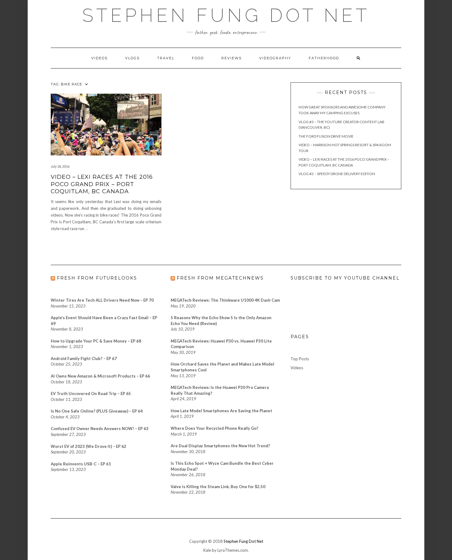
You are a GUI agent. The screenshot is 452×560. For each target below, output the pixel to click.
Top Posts (300, 358)
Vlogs (132, 58)
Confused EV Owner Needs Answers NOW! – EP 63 (100, 428)
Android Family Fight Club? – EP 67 (84, 358)
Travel (165, 58)
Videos (99, 58)
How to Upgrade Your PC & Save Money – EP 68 (96, 341)
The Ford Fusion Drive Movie (326, 136)
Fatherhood (324, 58)
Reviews (231, 58)
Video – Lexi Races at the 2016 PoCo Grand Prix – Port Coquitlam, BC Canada (102, 184)
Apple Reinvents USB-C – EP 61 (81, 463)
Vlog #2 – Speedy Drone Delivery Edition (337, 173)
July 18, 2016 (60, 166)
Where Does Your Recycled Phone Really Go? (214, 428)
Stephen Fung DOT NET (226, 15)
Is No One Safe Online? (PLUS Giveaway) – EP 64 (97, 411)
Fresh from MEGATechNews (220, 278)
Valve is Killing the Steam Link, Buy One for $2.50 (218, 486)
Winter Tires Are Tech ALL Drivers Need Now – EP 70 (102, 300)
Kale (207, 550)
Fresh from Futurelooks (97, 278)
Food (198, 58)
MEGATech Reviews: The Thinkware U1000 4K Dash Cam (225, 300)
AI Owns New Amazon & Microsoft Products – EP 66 (100, 376)
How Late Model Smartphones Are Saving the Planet (221, 410)
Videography (275, 58)
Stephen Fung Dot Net (243, 541)
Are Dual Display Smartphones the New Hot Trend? (220, 445)
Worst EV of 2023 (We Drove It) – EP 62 (88, 446)
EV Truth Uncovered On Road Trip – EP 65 (91, 393)
